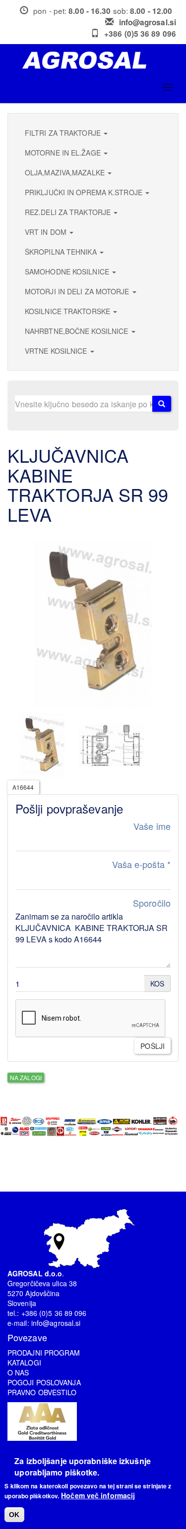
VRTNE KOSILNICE (57, 351)
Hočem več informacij (98, 1495)
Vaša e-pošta (141, 864)
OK (14, 1515)
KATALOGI (24, 1362)
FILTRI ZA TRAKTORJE (64, 133)
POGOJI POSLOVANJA (44, 1382)
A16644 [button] (23, 787)
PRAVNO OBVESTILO (42, 1392)
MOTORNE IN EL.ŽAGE (64, 153)
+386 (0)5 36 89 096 (140, 33)
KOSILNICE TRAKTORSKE (68, 311)
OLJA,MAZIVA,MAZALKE (66, 172)
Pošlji (152, 1046)
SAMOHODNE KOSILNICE (68, 271)
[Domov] (97, 60)
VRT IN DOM (46, 232)
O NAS (18, 1372)
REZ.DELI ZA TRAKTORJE (69, 212)
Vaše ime (152, 826)
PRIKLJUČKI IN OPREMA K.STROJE (84, 192)
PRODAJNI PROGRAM (43, 1353)
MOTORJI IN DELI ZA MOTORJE (78, 291)
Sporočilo (152, 903)
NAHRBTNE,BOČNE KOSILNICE (77, 331)
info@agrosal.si (148, 22)
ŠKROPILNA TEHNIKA (62, 252)
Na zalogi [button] (26, 1077)
